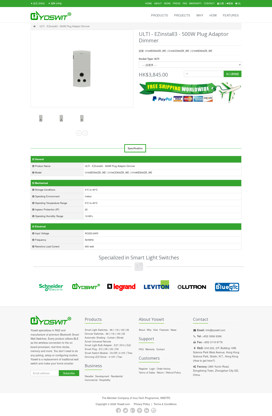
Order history (164, 368)
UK (106, 349)
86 (111, 330)
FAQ (185, 3)
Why (199, 15)
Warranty (195, 3)
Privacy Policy (142, 404)
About (158, 3)
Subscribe (69, 373)
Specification (135, 148)
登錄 (231, 3)
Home (148, 3)
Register (143, 368)
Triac (129, 353)
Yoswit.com (123, 404)
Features (231, 15)
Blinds (120, 337)
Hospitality (104, 380)
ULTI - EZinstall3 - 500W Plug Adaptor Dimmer (65, 26)
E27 (116, 345)
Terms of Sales (147, 372)
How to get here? (204, 360)
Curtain (111, 337)
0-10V (122, 353)
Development (102, 376)
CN (116, 349)
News (167, 3)
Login (152, 368)
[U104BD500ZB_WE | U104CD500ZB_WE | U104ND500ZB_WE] (41, 118)
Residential (117, 376)
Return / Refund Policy (169, 372)
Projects (182, 15)
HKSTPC (165, 398)
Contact (209, 3)
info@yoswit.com (215, 330)
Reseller (89, 376)
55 (127, 330)
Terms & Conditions (165, 404)
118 (116, 330)
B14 (122, 345)
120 (122, 330)
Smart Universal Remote (98, 341)
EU (100, 349)
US (111, 349)
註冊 (221, 3)
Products (159, 15)
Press (176, 3)
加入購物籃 (232, 74)
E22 (129, 345)
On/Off (113, 353)
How (213, 15)
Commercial (91, 380)
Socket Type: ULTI (149, 58)
